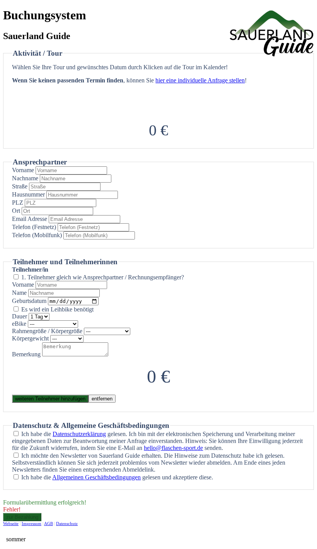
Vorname (23, 170)
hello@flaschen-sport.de (173, 448)
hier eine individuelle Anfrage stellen (200, 80)
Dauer (19, 316)
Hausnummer (28, 194)
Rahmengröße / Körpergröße (47, 331)
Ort (16, 210)
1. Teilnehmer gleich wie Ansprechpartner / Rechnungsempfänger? (102, 277)
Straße (19, 186)
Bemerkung (26, 354)
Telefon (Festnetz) (34, 227)
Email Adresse (29, 218)
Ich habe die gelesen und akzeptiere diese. (117, 477)
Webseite (11, 523)
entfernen (102, 399)
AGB (48, 523)
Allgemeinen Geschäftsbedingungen (96, 477)
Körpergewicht (30, 338)
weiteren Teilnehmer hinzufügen (50, 399)
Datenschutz (67, 523)
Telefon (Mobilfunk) (37, 235)
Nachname (25, 178)
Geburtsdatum (29, 301)
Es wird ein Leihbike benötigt (57, 309)
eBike (19, 323)
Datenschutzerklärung (79, 434)
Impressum (31, 523)
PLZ (17, 202)
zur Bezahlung (22, 517)
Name (19, 292)
